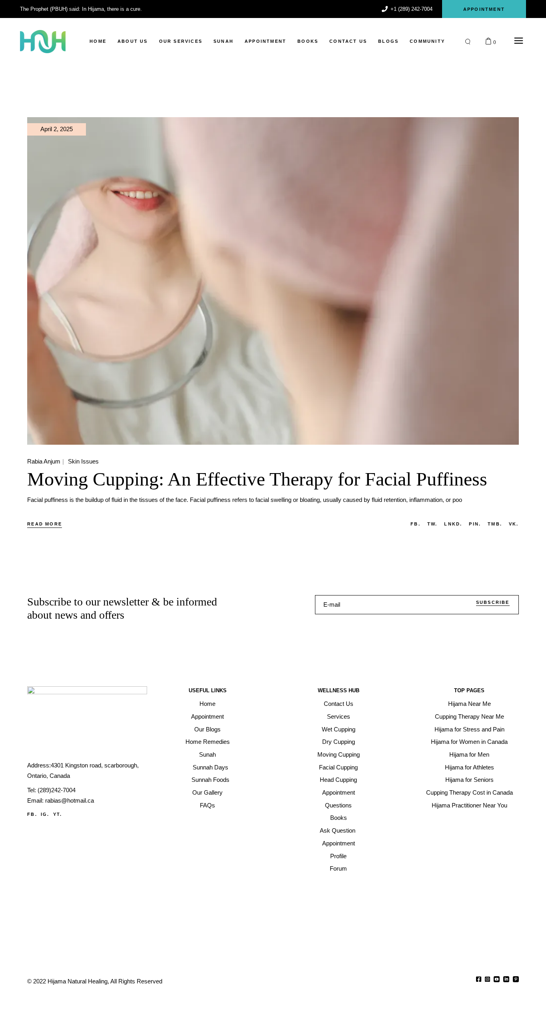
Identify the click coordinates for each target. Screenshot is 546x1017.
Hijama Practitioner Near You (469, 805)
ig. (45, 814)
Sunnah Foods (210, 779)
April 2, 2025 (56, 129)
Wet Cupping (338, 729)
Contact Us (338, 703)
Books (338, 817)
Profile (338, 856)
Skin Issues (83, 461)
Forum (338, 868)
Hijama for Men (469, 754)
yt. (57, 814)
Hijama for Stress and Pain (469, 729)
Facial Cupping (338, 767)
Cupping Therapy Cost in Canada (469, 792)
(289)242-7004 (57, 790)
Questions (338, 805)
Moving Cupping (338, 754)
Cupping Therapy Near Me (469, 716)
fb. (32, 814)
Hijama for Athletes (469, 767)
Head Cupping (338, 779)
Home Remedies (207, 741)
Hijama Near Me (469, 703)
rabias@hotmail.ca (69, 800)
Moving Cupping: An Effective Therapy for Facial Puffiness (257, 479)
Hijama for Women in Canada (469, 741)
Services (338, 716)
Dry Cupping (338, 741)
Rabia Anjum (43, 461)
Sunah (207, 754)
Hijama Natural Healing (78, 981)
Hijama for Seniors (469, 779)
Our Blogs (207, 729)
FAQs (207, 805)
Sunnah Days (210, 767)
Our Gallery (207, 792)
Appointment (207, 716)
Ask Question (338, 830)
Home (207, 703)
